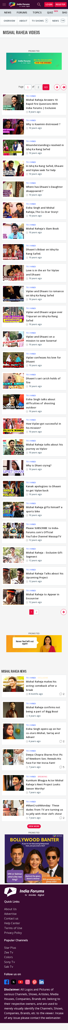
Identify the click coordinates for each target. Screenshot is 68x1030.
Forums (22, 12)
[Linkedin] (41, 981)
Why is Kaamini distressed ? (43, 124)
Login (49, 4)
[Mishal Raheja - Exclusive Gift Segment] (13, 555)
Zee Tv (8, 952)
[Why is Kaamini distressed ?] (13, 127)
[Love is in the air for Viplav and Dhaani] (13, 273)
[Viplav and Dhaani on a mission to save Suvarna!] (13, 339)
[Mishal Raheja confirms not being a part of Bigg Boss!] (13, 710)
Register (60, 4)
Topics (37, 12)
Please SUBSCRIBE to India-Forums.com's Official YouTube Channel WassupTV (43, 532)
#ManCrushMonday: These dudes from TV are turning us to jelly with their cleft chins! (44, 809)
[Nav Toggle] (4, 4)
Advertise (10, 914)
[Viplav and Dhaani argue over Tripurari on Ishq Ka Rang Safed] (13, 316)
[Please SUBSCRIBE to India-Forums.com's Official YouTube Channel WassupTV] (13, 532)
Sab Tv (8, 967)
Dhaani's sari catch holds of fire (43, 380)
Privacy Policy (13, 933)
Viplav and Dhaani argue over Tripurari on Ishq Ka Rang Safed (44, 316)
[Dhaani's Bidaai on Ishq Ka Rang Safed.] (13, 252)
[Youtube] (20, 981)
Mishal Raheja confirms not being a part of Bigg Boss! (43, 709)
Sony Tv (9, 962)
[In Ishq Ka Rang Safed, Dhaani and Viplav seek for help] (13, 168)
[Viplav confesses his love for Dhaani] (13, 360)
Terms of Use (13, 928)
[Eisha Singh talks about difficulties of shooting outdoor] (13, 403)
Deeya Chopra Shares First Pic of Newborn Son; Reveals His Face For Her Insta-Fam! (44, 759)
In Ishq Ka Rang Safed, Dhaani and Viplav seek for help (44, 168)
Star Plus (10, 948)
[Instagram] (27, 981)
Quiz (50, 12)
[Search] (39, 4)
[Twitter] (13, 981)
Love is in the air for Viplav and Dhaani (42, 272)
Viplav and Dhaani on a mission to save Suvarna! (41, 338)
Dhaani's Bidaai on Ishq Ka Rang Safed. (42, 251)
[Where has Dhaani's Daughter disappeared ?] (13, 189)
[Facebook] (6, 981)
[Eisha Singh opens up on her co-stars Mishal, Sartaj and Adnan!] (13, 733)
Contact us (11, 918)
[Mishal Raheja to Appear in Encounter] (13, 597)
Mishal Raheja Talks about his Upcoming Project (44, 575)
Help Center (12, 923)
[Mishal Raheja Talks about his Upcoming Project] (13, 576)
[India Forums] (19, 4)
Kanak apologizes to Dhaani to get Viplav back (43, 488)
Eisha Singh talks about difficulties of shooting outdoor (40, 403)
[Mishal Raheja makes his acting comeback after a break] (13, 686)
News (7, 12)
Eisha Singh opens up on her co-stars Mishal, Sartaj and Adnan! (43, 733)
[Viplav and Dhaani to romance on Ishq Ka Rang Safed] (13, 294)
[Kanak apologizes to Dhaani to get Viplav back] (13, 489)
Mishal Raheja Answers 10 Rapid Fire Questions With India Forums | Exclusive (42, 104)
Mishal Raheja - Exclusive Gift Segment (44, 554)
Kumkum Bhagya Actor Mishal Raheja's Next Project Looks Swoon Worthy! (44, 784)
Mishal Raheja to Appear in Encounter (42, 596)
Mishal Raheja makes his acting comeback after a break (41, 686)
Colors (8, 957)
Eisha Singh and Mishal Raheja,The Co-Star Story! (42, 210)
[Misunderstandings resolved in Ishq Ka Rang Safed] (13, 147)
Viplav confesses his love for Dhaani (43, 359)
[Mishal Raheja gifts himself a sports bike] (13, 510)
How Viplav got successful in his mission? (43, 425)
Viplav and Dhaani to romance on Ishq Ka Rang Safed (45, 293)
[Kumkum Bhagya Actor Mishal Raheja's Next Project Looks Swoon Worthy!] (13, 784)
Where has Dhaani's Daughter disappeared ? (44, 189)
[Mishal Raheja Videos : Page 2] (57, 87)
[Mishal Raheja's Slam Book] (13, 231)
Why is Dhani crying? (38, 465)
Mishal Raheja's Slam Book (42, 228)
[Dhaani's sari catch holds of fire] (13, 381)
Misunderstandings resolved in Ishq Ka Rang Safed (45, 147)
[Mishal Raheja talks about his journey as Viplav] (13, 447)
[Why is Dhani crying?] (13, 468)
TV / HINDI (31, 96)
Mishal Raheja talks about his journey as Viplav (44, 446)
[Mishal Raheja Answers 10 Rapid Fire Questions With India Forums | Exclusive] (13, 104)
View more (34, 826)
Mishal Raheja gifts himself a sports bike (44, 509)
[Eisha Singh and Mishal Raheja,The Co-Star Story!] (13, 210)
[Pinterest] (34, 981)
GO (46, 87)
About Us (10, 909)
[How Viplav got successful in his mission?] (13, 426)
